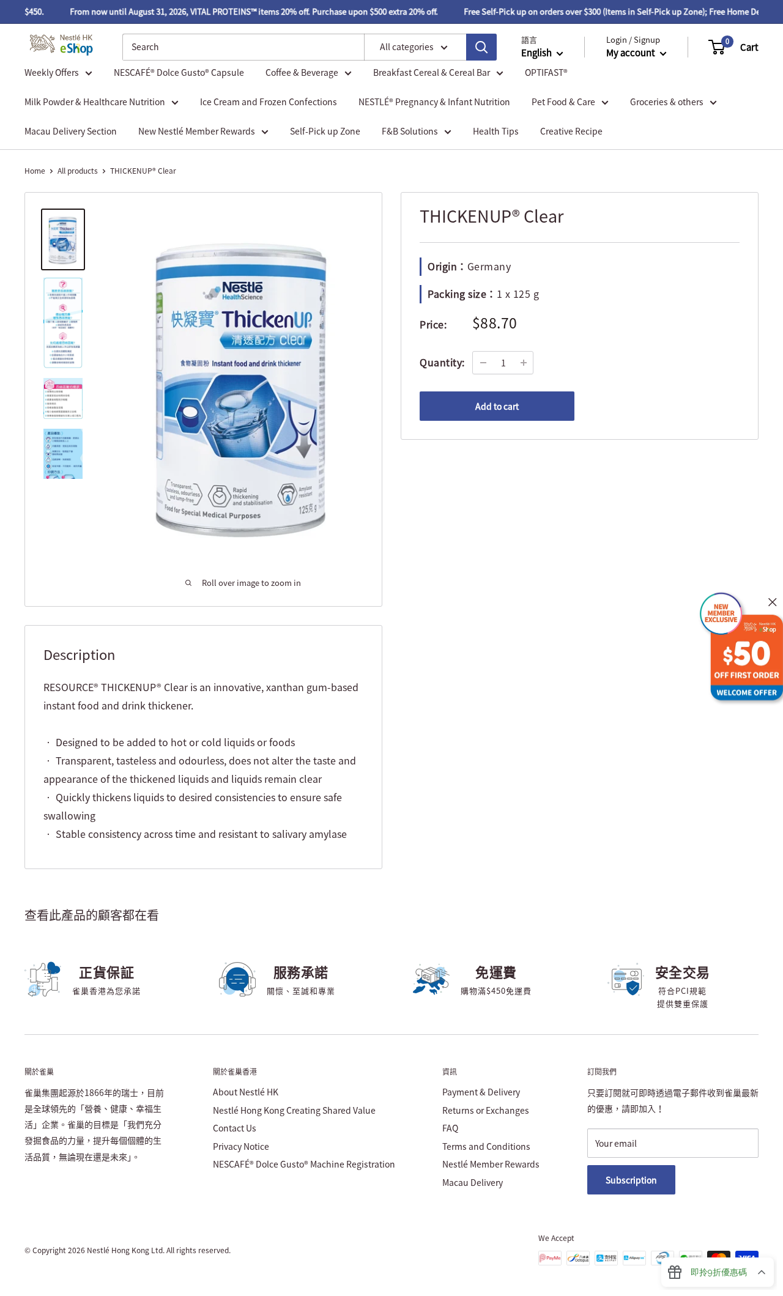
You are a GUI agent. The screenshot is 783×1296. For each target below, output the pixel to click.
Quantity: (442, 362)
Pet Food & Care (563, 101)
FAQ (450, 1128)
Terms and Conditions (486, 1146)
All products (78, 170)
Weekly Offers (51, 72)
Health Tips (496, 131)
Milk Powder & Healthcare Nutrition (94, 101)
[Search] (481, 47)
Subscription (631, 1180)
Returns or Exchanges (485, 1110)
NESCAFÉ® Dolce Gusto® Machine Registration (304, 1164)
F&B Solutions (410, 131)
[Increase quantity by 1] (523, 363)
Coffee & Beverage (301, 72)
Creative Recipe (571, 131)
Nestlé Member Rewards (491, 1164)
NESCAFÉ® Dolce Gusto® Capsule (179, 72)
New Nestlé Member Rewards (196, 131)
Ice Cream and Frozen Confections (268, 101)
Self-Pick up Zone (325, 131)
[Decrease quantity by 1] (483, 363)
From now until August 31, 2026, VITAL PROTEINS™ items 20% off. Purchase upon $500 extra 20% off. (245, 11)
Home (34, 170)
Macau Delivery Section (70, 131)
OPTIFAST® (546, 72)
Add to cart (497, 406)
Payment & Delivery (481, 1092)
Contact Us (234, 1128)
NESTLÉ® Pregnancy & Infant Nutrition (434, 101)
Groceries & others (666, 101)
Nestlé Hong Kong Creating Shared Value (294, 1110)
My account (631, 52)
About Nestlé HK (245, 1092)
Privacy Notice (241, 1146)
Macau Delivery (472, 1182)
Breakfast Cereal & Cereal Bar (431, 72)
